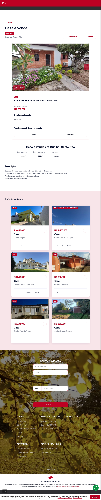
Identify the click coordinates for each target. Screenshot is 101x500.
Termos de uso (46, 452)
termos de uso (75, 486)
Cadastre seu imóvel (24, 448)
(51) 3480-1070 (22, 421)
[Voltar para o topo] (4, 491)
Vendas (19, 432)
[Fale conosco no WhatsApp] (72, 421)
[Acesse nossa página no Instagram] (78, 421)
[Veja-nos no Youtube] (83, 421)
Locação (20, 436)
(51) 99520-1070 (22, 425)
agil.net (57, 481)
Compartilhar (73, 36)
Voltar (9, 22)
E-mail (34, 134)
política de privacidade (63, 486)
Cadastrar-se (50, 405)
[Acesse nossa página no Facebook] (66, 421)
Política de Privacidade (49, 448)
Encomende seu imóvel (25, 452)
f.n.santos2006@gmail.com (26, 429)
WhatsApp (70, 134)
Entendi (95, 497)
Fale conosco (21, 456)
